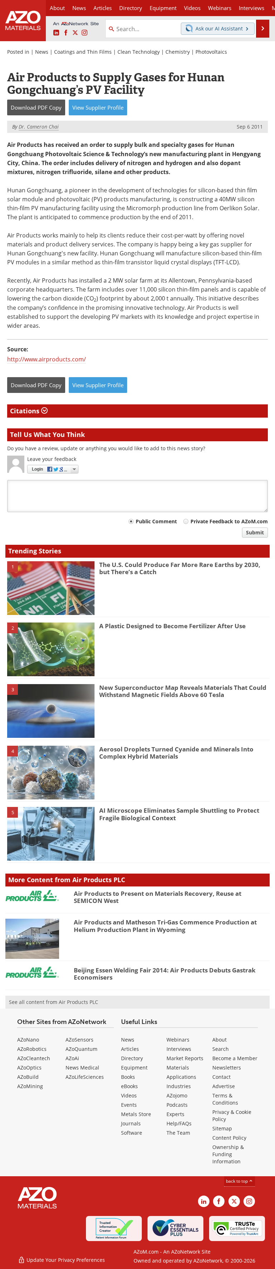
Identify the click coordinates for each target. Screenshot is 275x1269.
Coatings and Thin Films (83, 51)
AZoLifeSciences (85, 1076)
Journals (131, 1123)
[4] (51, 772)
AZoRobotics (32, 1049)
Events (129, 1104)
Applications (181, 1076)
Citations (25, 411)
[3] (51, 710)
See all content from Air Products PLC (53, 1002)
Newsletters (226, 1067)
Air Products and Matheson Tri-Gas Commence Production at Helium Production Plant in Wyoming (165, 925)
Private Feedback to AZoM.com (229, 521)
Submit (255, 532)
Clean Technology (138, 51)
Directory (130, 7)
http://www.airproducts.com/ (46, 359)
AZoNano (28, 1039)
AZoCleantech (33, 1058)
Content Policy (229, 1137)
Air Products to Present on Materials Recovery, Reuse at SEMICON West (157, 897)
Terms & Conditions (225, 1099)
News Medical (82, 1067)
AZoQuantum (81, 1049)
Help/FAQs (179, 1123)
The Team (178, 1132)
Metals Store (136, 1114)
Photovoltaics (211, 51)
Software (131, 1132)
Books (128, 1076)
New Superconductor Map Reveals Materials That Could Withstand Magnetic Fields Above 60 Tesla (182, 691)
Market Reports (185, 1058)
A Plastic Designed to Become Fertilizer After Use (172, 626)
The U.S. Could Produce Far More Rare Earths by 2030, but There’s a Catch (179, 568)
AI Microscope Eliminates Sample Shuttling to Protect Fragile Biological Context (179, 814)
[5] (51, 833)
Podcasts (177, 1104)
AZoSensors (79, 1039)
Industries (179, 1086)
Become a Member (234, 1058)
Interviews (179, 1049)
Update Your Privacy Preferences (65, 1259)
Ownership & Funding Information (228, 1154)
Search (220, 1049)
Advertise (223, 1086)
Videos (129, 1095)
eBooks (129, 1086)
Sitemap (222, 1128)
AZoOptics (29, 1067)
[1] (51, 587)
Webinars (178, 1039)
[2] (51, 649)
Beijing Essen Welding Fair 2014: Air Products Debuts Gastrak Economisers (165, 973)
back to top (237, 1181)
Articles (130, 1049)
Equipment (134, 1067)
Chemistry (177, 51)
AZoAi (72, 1058)
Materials (178, 1067)
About (219, 1039)
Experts (175, 1114)
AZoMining (30, 1086)
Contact (221, 1076)
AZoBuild (28, 1076)
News (41, 51)
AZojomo (177, 1095)
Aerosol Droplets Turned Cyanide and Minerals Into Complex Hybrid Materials (176, 752)
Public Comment (156, 521)
